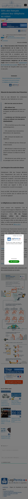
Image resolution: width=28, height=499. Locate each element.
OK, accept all (14, 261)
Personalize (14, 258)
